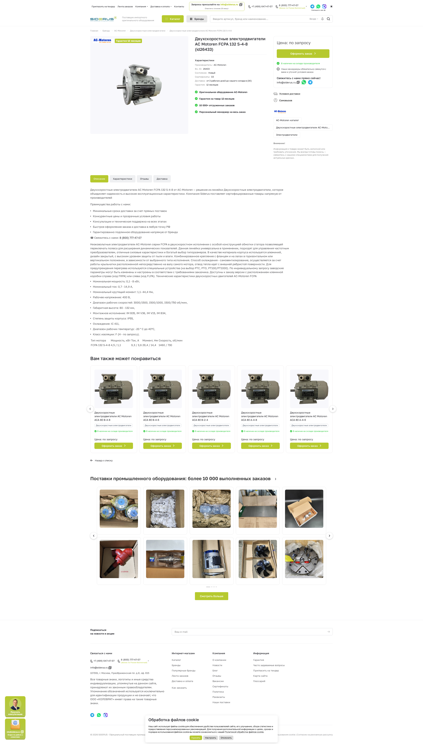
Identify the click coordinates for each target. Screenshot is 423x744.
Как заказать (179, 687)
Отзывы (144, 178)
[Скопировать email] (298, 82)
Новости (217, 665)
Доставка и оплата (182, 681)
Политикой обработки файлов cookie (244, 732)
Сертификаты (220, 686)
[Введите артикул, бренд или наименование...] (328, 18)
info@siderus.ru (229, 4)
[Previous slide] (93, 535)
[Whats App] (318, 6)
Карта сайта (260, 675)
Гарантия (258, 659)
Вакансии (218, 681)
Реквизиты (218, 697)
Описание (99, 178)
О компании (219, 659)
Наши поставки (221, 702)
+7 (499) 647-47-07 (262, 6)
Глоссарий (259, 681)
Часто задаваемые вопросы (269, 665)
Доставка (162, 178)
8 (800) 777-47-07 (288, 5)
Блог (215, 670)
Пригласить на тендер (266, 670)
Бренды (176, 665)
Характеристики (122, 178)
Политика (218, 691)
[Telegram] (312, 6)
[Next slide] (329, 535)
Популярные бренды (183, 670)
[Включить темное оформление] (331, 6)
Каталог (176, 659)
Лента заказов (180, 675)
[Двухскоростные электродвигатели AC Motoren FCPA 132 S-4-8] (139, 85)
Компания (218, 653)
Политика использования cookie (278, 734)
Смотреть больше (211, 596)
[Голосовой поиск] (322, 19)
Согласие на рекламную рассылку (315, 734)
